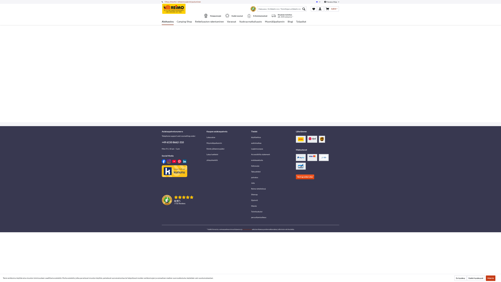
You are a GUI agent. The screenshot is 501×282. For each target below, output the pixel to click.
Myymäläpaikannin (214, 143)
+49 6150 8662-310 (173, 142)
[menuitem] (282, 8)
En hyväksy (460, 278)
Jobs (253, 183)
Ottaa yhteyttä (170, 2)
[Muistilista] (314, 8)
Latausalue (211, 137)
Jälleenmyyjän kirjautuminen (189, 2)
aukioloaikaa (256, 143)
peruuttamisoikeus (258, 217)
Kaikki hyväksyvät (476, 278)
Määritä (490, 278)
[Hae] (304, 8)
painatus (254, 177)
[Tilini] (320, 8)
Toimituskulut (256, 211)
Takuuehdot (256, 172)
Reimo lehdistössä (258, 189)
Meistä (254, 206)
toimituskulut (247, 229)
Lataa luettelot (212, 154)
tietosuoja (255, 166)
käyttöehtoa (256, 137)
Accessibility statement (260, 154)
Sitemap (254, 194)
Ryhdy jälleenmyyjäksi (215, 149)
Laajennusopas (257, 149)
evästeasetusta (257, 160)
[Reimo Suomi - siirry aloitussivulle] (184, 7)
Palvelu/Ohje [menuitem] (331, 2)
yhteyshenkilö (212, 160)
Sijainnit (254, 200)
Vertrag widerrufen (305, 177)
